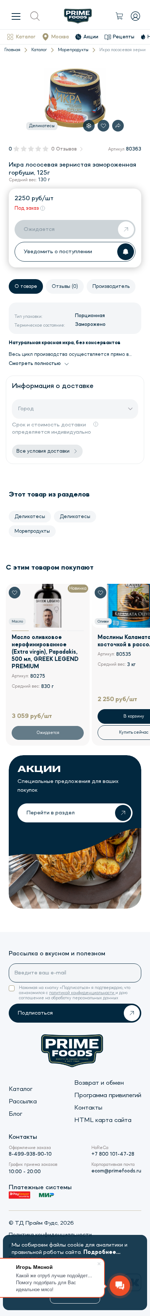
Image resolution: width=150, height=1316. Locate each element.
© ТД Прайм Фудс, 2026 (41, 1223)
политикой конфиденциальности (82, 993)
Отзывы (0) (65, 286)
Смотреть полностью (35, 363)
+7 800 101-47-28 (112, 1154)
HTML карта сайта (102, 1120)
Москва (60, 36)
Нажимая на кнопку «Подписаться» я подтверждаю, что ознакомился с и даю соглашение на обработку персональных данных (74, 993)
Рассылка (23, 1101)
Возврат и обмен (99, 1083)
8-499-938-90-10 (30, 1154)
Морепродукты (73, 50)
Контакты (88, 1107)
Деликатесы (30, 516)
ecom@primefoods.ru (116, 1171)
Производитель (111, 286)
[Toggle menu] (16, 16)
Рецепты (123, 36)
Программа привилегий (107, 1095)
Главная (12, 50)
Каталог (25, 36)
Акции (90, 36)
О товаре (26, 286)
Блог (15, 1114)
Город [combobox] (26, 409)
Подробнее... (102, 1252)
